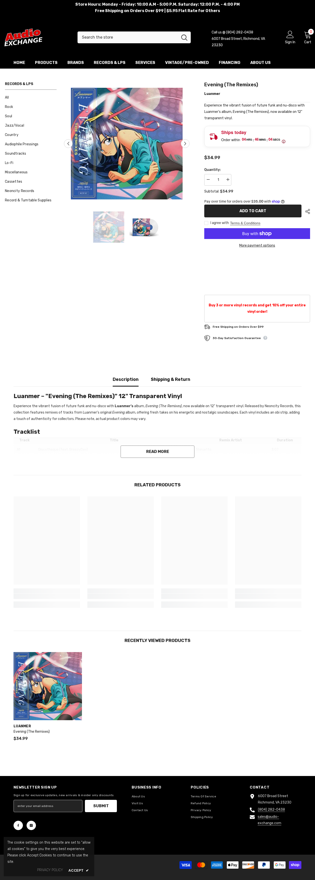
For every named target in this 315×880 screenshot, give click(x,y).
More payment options (257, 245)
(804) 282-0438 (271, 809)
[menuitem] (31, 97)
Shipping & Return (170, 379)
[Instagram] (31, 825)
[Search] (134, 37)
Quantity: (212, 170)
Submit (101, 806)
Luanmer (212, 94)
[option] (126, 143)
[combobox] (128, 37)
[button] (68, 143)
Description (126, 379)
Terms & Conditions (245, 223)
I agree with (219, 223)
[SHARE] (305, 211)
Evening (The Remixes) (32, 732)
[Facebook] (18, 825)
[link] (47, 596)
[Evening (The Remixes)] (48, 686)
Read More (157, 451)
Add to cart (252, 211)
